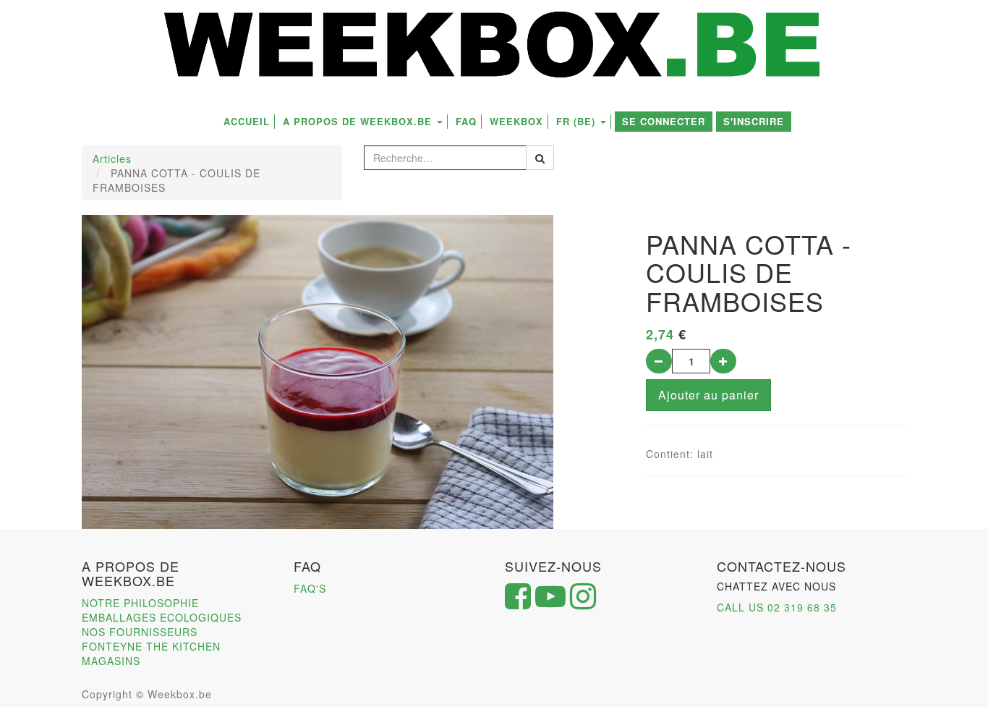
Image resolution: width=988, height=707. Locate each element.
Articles (112, 158)
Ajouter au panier (708, 394)
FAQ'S (310, 588)
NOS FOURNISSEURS (139, 632)
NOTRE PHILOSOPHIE (140, 603)
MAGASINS (111, 660)
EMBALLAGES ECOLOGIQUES (162, 617)
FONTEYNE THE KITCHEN (151, 646)
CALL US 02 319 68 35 (777, 607)
